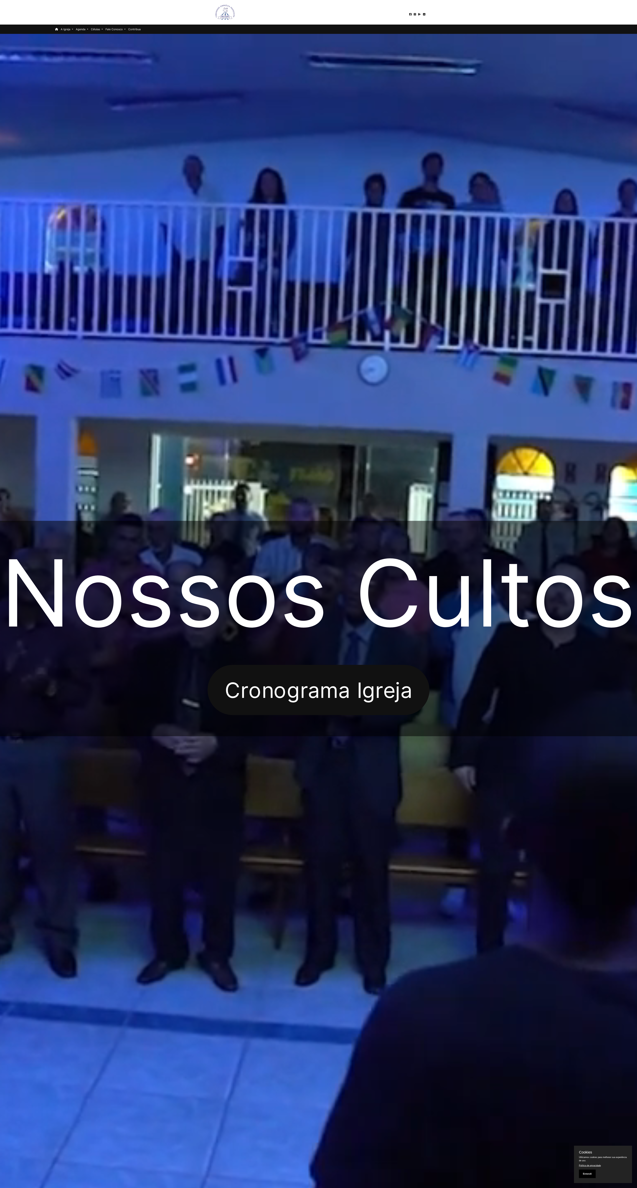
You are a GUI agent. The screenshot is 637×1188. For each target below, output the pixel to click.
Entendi (587, 1173)
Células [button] (96, 29)
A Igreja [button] (66, 29)
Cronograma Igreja (318, 689)
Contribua (134, 29)
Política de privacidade (590, 1165)
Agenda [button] (81, 29)
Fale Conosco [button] (115, 29)
